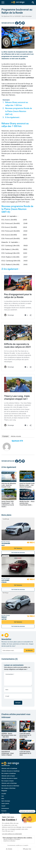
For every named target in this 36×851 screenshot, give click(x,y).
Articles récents (16, 436)
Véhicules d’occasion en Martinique (10, 785)
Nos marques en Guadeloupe (9, 773)
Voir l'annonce (18, 548)
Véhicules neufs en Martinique (9, 783)
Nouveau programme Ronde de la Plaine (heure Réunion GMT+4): (18, 111)
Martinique (5, 556)
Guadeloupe (5, 519)
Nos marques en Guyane (8, 781)
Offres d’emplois (6, 813)
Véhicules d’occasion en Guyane (9, 778)
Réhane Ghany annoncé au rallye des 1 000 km (16, 104)
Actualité (4, 793)
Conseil (3, 806)
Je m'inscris (29, 650)
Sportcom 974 (17, 441)
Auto (3, 796)
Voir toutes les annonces (18, 552)
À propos (5, 436)
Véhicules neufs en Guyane (8, 776)
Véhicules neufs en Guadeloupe (9, 768)
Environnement (5, 808)
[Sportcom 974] (7, 447)
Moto (3, 798)
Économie (4, 811)
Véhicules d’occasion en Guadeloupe (11, 771)
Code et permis (5, 803)
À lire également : (12, 117)
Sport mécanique (27, 16)
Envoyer (18, 702)
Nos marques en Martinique (8, 788)
